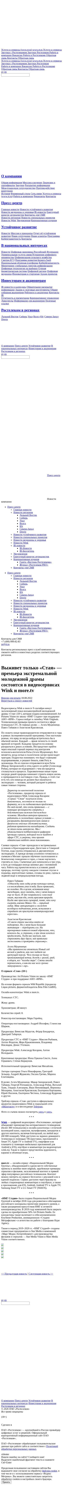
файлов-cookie (49, 1471)
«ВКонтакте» (8, 1106)
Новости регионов (23, 512)
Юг (21, 526)
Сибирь (24, 518)
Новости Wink (20, 542)
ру (2, 72)
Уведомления (20, 554)
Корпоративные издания (26, 559)
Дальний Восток (28, 515)
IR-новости (19, 545)
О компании (11, 176)
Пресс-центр (11, 203)
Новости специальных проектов (30, 537)
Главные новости (22, 509)
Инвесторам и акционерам (23, 280)
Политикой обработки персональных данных (29, 1447)
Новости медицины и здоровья (29, 540)
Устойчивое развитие (19, 227)
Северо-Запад (27, 529)
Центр (23, 531)
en (5, 72)
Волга (23, 523)
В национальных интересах (24, 245)
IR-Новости (26, 548)
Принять (6, 1482)
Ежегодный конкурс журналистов (31, 556)
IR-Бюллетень (27, 551)
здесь (41, 1112)
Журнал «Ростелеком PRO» (34, 565)
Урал (22, 520)
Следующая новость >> (41, 1273)
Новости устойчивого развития (29, 534)
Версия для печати (11, 698)
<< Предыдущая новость (14, 1273)
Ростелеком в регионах (20, 310)
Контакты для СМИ (23, 567)
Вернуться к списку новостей (16, 700)
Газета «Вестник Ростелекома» (36, 562)
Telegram (38, 1106)
